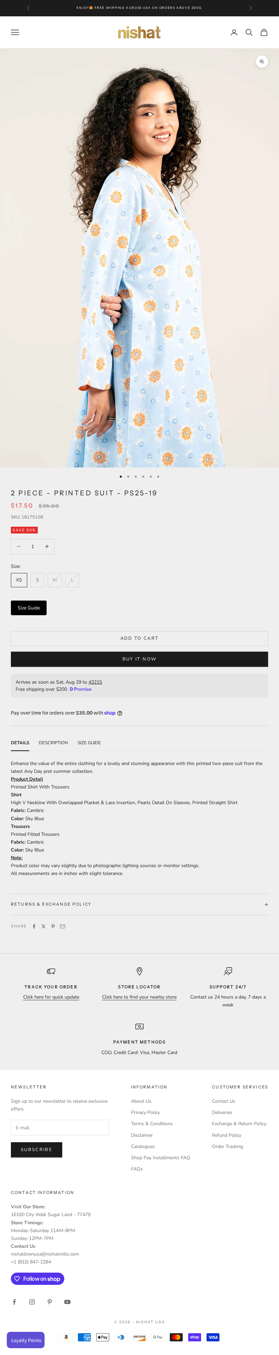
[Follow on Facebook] (14, 1301)
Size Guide (29, 608)
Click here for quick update (51, 997)
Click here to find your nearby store (139, 997)
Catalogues (143, 1146)
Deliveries (222, 1112)
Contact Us (223, 1101)
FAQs (137, 1169)
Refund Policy (226, 1135)
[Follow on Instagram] (32, 1301)
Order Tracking (227, 1146)
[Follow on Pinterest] (49, 1301)
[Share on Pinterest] (53, 926)
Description (53, 743)
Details (20, 743)
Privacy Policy (145, 1112)
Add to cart (139, 638)
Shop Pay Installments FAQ (160, 1157)
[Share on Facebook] (34, 926)
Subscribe (36, 1150)
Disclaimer (142, 1135)
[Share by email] (62, 926)
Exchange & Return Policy (239, 1123)
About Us (141, 1101)
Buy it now (139, 659)
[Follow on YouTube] (67, 1301)
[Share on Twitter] (43, 926)
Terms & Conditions (152, 1123)
